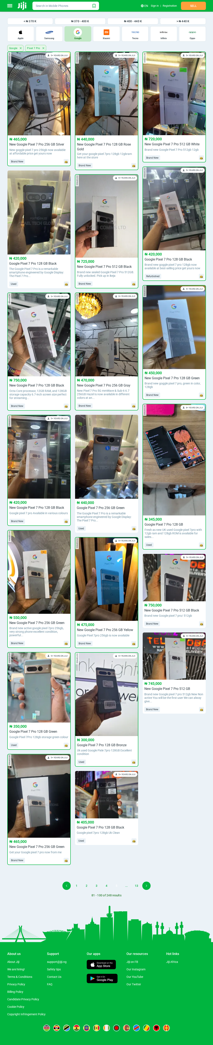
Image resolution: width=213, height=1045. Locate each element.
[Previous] (66, 886)
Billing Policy (15, 991)
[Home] (22, 6)
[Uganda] (56, 1028)
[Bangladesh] (116, 1028)
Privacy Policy (16, 984)
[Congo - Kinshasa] (136, 1028)
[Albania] (156, 1028)
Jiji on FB (132, 961)
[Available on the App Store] (101, 965)
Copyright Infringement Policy (26, 1014)
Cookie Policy (15, 1006)
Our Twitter (133, 984)
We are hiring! (16, 969)
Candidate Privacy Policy (23, 999)
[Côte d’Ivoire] (106, 1028)
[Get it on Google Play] (102, 979)
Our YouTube (134, 976)
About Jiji (13, 961)
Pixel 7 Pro (34, 48)
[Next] (146, 886)
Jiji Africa (172, 961)
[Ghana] (76, 1028)
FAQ (49, 984)
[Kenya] (46, 1028)
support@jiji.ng (57, 961)
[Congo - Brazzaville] (146, 1028)
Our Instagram (135, 969)
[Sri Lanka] (126, 1028)
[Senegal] (96, 1028)
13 (136, 885)
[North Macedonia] (166, 1028)
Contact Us (54, 976)
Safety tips (54, 969)
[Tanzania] (66, 1028)
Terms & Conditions (19, 976)
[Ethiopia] (86, 1028)
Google (13, 48)
